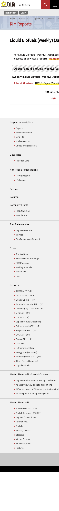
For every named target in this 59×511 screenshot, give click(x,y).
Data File (20, 136)
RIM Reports (24, 18)
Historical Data (22, 160)
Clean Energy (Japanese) (27, 360)
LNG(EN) (20, 334)
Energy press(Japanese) (26, 145)
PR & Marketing (23, 210)
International (22, 421)
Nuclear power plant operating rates (32, 393)
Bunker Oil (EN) (23, 299)
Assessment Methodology (27, 258)
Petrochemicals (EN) (25, 326)
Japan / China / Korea (26, 417)
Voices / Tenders (23, 430)
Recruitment (21, 215)
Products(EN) (22, 308)
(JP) (34, 299)
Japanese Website (24, 230)
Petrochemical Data (25, 347)
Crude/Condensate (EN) (26, 304)
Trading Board (22, 254)
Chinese (19, 234)
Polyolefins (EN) (23, 330)
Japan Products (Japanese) (28, 321)
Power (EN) (21, 339)
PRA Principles (22, 262)
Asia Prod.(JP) (36, 308)
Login (23, 12)
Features (19, 447)
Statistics (20, 434)
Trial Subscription (24, 132)
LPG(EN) (20, 312)
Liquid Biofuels (23, 365)
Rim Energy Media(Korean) (28, 239)
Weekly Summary (23, 439)
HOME (12, 18)
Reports (19, 128)
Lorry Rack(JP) (22, 317)
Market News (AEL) (24, 141)
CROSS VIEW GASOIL (25, 295)
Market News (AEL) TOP (26, 408)
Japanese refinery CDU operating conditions (36, 380)
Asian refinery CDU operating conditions (34, 384)
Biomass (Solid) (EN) (25, 356)
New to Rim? (22, 271)
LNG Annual (21, 180)
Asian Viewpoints (23, 443)
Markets (19, 426)
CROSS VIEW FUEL (24, 291)
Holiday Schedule (24, 267)
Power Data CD (23, 175)
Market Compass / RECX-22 (28, 413)
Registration (10, 12)
